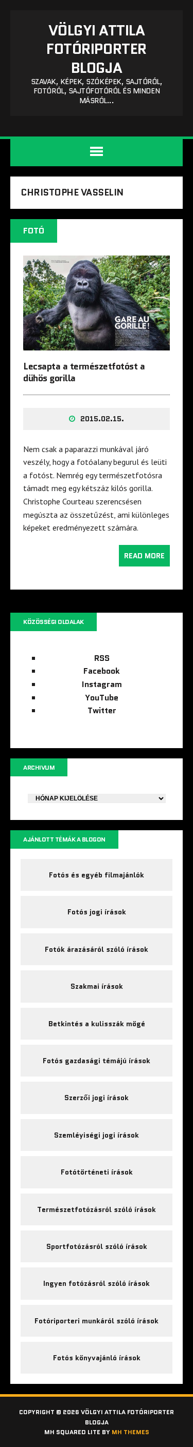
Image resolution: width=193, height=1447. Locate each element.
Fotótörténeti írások (97, 1172)
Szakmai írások (97, 986)
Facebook (101, 671)
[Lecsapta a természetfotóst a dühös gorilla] (96, 343)
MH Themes (130, 1432)
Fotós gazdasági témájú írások (96, 1060)
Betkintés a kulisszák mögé (96, 1024)
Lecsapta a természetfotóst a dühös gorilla (84, 372)
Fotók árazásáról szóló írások (96, 949)
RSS (102, 658)
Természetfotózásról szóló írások (96, 1209)
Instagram (102, 684)
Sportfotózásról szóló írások (96, 1246)
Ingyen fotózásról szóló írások (96, 1283)
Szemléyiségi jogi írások (96, 1135)
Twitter (101, 710)
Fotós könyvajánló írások (97, 1358)
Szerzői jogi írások (96, 1097)
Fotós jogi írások (96, 912)
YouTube (101, 697)
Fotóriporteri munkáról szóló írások (96, 1321)
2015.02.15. (102, 419)
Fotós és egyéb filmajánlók (96, 875)
